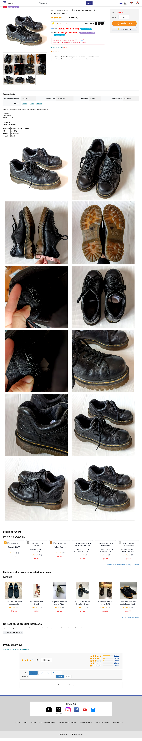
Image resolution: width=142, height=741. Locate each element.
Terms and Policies (102, 722)
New (72, 29)
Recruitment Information (67, 722)
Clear (68, 676)
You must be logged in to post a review (16, 649)
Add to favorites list (125, 29)
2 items (116, 660)
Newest (33, 673)
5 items (116, 658)
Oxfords (39, 103)
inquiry (33, 722)
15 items (116, 656)
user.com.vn (11, 3)
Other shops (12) (59, 47)
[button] (137, 2)
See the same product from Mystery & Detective (123, 564)
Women (24, 103)
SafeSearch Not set (99, 3)
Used (74, 34)
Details (81, 40)
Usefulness (57, 673)
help (25, 722)
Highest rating (44, 673)
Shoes (32, 103)
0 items (116, 665)
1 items (116, 663)
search (89, 3)
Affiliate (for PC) (118, 722)
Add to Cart (126, 23)
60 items (46, 660)
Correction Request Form (14, 632)
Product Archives (86, 722)
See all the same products (130, 617)
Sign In (121, 3)
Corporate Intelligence (47, 722)
